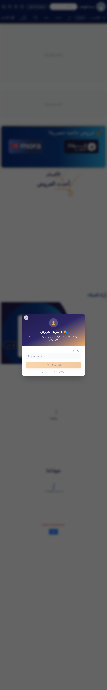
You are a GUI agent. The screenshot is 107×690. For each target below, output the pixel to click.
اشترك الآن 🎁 (53, 365)
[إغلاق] (26, 317)
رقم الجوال (76, 350)
